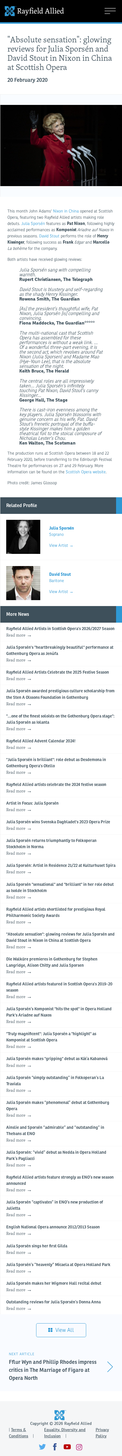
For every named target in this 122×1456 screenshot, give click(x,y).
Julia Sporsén (33, 223)
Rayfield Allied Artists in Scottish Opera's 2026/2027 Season (60, 632)
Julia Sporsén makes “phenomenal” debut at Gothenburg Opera (57, 1109)
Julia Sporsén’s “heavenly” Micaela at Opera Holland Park (58, 1268)
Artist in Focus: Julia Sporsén (32, 807)
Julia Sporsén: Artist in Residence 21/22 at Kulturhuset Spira (60, 869)
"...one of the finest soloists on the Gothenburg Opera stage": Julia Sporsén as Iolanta (60, 723)
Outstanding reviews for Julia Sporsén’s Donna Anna (53, 1306)
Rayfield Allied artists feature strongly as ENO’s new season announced (60, 1184)
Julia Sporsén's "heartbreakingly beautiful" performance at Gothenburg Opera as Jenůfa (59, 654)
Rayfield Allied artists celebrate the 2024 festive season (56, 788)
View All (64, 1330)
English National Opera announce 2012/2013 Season (53, 1231)
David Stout (49, 236)
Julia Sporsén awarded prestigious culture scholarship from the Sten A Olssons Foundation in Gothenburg (60, 698)
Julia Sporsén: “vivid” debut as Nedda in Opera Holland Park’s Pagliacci (56, 1159)
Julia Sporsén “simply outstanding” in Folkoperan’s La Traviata (55, 1084)
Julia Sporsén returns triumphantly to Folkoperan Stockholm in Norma (51, 847)
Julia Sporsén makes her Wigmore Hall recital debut (53, 1287)
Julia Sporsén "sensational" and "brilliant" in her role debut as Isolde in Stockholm (60, 891)
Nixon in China (66, 211)
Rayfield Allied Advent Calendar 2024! (41, 745)
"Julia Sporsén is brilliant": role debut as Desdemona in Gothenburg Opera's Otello (56, 766)
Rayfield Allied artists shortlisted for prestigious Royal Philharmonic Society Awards (55, 916)
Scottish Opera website (86, 472)
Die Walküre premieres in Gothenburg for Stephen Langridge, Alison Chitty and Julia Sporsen (51, 966)
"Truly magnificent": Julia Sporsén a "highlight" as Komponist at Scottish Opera (51, 1041)
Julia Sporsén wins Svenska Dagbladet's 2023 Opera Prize (58, 826)
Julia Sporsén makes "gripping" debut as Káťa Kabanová (56, 1062)
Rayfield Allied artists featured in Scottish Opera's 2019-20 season (59, 991)
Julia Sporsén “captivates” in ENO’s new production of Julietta (54, 1209)
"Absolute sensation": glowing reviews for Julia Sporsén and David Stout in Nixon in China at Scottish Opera (60, 941)
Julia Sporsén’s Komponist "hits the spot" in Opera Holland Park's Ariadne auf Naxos (59, 1016)
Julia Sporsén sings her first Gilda (36, 1250)
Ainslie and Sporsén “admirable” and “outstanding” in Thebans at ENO (55, 1134)
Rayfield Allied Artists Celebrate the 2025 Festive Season (57, 676)
